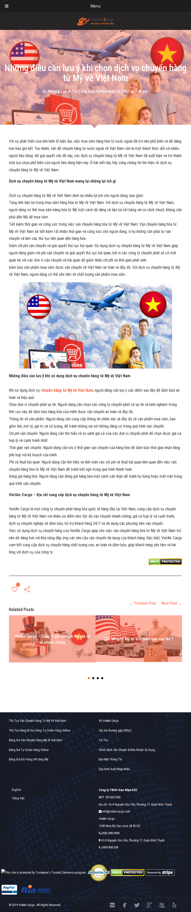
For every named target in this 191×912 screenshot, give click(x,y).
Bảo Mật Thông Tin (110, 759)
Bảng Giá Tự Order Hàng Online (28, 750)
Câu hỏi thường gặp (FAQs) (115, 730)
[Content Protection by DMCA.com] (165, 561)
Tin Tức (103, 740)
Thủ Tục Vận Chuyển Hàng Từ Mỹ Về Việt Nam (37, 721)
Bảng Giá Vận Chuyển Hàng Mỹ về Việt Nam (35, 740)
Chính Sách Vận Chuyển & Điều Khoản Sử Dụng (127, 750)
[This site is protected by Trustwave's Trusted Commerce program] (43, 872)
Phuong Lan (57, 91)
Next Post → (171, 603)
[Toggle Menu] (6, 6)
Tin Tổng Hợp (83, 91)
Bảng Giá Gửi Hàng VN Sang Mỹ (28, 759)
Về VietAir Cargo (109, 721)
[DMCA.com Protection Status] (127, 872)
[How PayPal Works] (9, 889)
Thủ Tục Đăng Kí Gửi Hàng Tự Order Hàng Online (39, 730)
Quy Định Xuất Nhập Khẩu (114, 769)
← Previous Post (142, 603)
